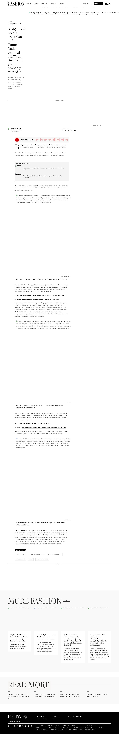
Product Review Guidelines (84, 729)
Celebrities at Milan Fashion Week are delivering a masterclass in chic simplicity (42, 176)
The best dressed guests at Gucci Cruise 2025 (35, 423)
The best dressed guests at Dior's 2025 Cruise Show (97, 695)
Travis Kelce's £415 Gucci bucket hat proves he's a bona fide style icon (43, 295)
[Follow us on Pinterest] (17, 726)
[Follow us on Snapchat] (22, 726)
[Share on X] (68, 130)
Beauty (36, 3)
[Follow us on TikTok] (20, 726)
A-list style (20, 554)
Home (10, 21)
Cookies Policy (53, 725)
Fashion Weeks (42, 559)
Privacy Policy (41, 727)
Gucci (37, 147)
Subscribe (98, 3)
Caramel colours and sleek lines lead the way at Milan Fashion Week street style (43, 168)
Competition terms (76, 727)
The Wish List (52, 3)
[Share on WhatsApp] (62, 130)
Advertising (42, 719)
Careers (68, 729)
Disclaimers (40, 725)
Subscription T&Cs (73, 716)
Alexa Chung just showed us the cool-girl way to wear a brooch (44, 695)
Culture (43, 3)
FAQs (55, 719)
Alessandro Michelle (44, 535)
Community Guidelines (69, 725)
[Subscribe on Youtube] (25, 726)
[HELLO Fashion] (16, 4)
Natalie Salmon (16, 128)
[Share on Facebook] (65, 130)
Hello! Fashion (14, 23)
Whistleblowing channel (90, 725)
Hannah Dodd (49, 145)
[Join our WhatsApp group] (31, 726)
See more (66, 600)
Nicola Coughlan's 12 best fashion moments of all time (40, 299)
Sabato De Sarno (20, 530)
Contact (56, 716)
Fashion (28, 3)
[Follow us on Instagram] (14, 726)
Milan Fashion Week (58, 147)
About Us (40, 716)
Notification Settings (58, 727)
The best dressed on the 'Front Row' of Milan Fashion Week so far (18, 696)
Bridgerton (20, 559)
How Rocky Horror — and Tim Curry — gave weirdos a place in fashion (46, 637)
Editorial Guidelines (93, 727)
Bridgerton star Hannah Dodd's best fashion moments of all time (44, 427)
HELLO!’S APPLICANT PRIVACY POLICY (49, 729)
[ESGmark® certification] (24, 717)
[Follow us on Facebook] (8, 726)
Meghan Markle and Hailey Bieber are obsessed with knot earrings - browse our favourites (19, 638)
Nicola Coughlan (36, 145)
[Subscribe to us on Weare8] (28, 726)
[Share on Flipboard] (75, 130)
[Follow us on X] (11, 726)
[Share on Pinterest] (71, 130)
